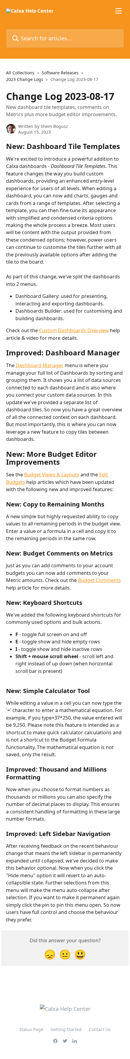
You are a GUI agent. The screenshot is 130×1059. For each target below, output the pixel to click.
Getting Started (66, 1029)
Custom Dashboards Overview (74, 330)
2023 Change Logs (24, 79)
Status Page (31, 1029)
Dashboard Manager (39, 365)
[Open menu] (118, 10)
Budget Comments (99, 580)
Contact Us (100, 1029)
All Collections (20, 73)
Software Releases (60, 73)
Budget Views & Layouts (51, 474)
